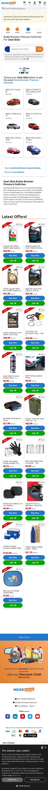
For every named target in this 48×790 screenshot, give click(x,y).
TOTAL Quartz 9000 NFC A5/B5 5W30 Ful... (12, 290)
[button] (24, 785)
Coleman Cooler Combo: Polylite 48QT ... (12, 548)
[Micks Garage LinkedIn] (16, 717)
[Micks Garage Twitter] (31, 717)
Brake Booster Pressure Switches (21, 81)
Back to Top (24, 637)
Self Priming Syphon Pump (33, 377)
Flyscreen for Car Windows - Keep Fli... (34, 504)
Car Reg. (24, 59)
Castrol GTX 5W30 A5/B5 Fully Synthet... (12, 247)
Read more (17, 775)
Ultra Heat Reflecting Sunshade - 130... (34, 462)
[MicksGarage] (8, 3)
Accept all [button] (12, 780)
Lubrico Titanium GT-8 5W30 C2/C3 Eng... (12, 334)
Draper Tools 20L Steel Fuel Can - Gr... (34, 420)
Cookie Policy (18, 771)
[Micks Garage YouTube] (39, 717)
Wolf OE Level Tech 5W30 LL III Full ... (33, 290)
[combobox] (42, 747)
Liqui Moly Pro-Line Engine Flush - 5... (11, 377)
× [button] (45, 747)
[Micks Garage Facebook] (9, 717)
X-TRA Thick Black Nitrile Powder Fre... (11, 462)
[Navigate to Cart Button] (39, 2)
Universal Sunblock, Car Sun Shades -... (12, 504)
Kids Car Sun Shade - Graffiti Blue (11, 592)
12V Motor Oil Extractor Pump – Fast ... (34, 333)
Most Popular (9, 743)
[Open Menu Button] (44, 2)
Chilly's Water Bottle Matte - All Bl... (33, 548)
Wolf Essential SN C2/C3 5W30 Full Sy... (34, 247)
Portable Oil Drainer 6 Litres (12, 419)
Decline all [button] (35, 780)
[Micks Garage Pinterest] (24, 717)
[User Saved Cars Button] (29, 2)
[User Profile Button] (34, 2)
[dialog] (24, 767)
